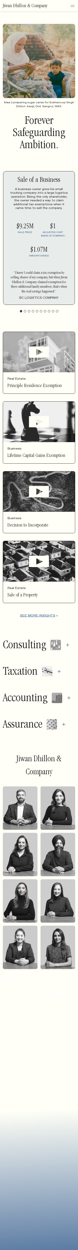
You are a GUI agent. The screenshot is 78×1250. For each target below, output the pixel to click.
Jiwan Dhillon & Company (25, 6)
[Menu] (72, 5)
